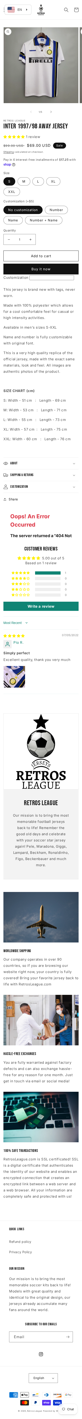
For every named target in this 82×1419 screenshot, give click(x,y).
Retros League (34, 1411)
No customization (23, 210)
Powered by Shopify (53, 1411)
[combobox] (18, 10)
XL (53, 181)
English (38, 1378)
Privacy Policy (20, 1252)
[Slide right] (51, 112)
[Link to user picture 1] (14, 677)
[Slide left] (31, 112)
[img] (14, 636)
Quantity (9, 230)
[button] (66, 10)
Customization (15, 277)
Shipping (8, 151)
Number (56, 210)
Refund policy (20, 1242)
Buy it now (41, 269)
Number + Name (44, 220)
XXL (11, 192)
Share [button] (13, 499)
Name (13, 220)
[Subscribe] (68, 1337)
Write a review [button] (41, 606)
